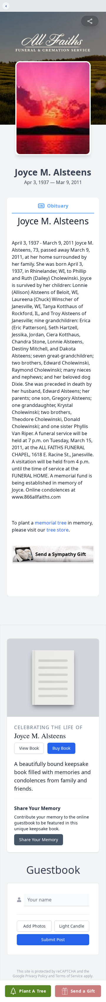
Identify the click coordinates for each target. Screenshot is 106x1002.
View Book (29, 748)
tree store (58, 530)
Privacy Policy (36, 975)
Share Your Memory (38, 839)
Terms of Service (69, 975)
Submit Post (53, 939)
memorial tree (51, 523)
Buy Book (61, 748)
